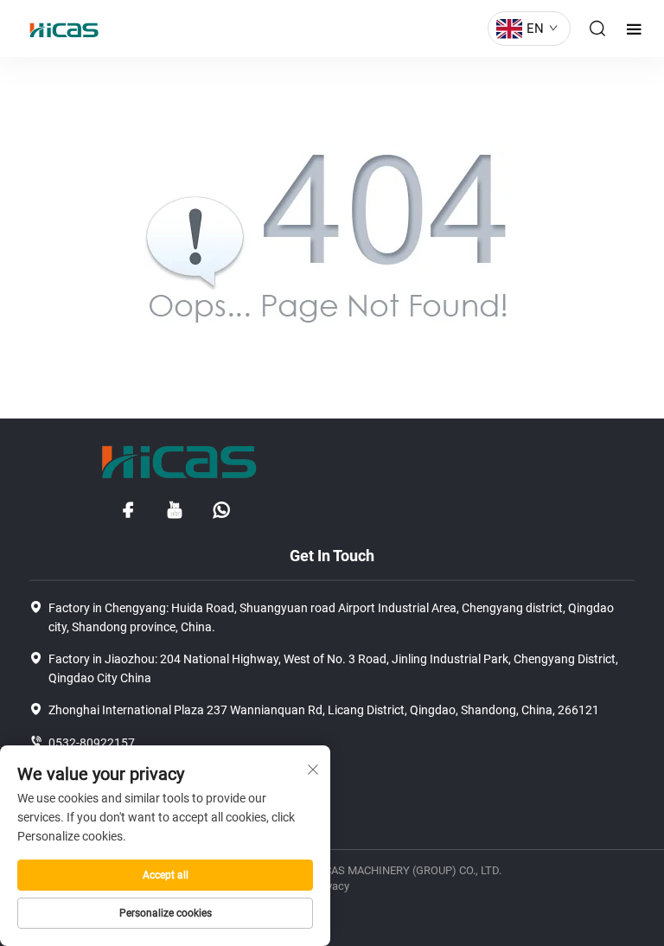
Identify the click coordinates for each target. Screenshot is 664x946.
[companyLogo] (60, 28)
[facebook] (128, 510)
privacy (332, 885)
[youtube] (174, 510)
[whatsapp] (221, 510)
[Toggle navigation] (633, 29)
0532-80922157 (91, 743)
